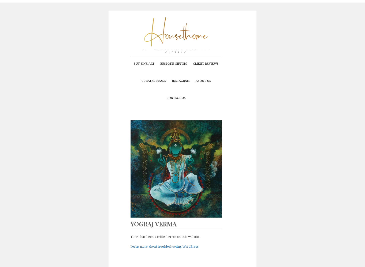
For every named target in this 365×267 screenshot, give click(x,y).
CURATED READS (154, 80)
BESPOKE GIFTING (173, 63)
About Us (203, 80)
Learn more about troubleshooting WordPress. (165, 246)
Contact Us (176, 97)
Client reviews (206, 63)
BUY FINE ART (144, 63)
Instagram (181, 80)
